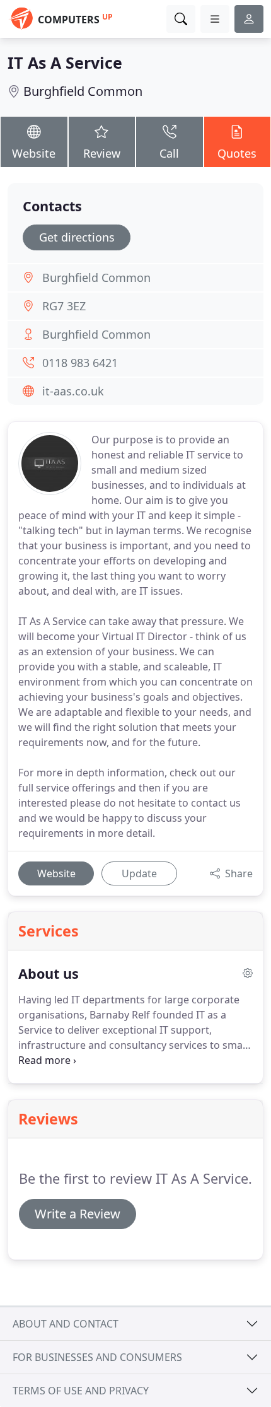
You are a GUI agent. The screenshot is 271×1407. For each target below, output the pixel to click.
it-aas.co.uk (73, 391)
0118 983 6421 (80, 362)
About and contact (65, 1324)
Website (33, 153)
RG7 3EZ (64, 305)
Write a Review (77, 1213)
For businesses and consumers (97, 1357)
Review (101, 153)
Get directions (77, 237)
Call (169, 153)
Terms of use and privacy (81, 1391)
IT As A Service (65, 62)
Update (139, 873)
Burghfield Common (82, 91)
